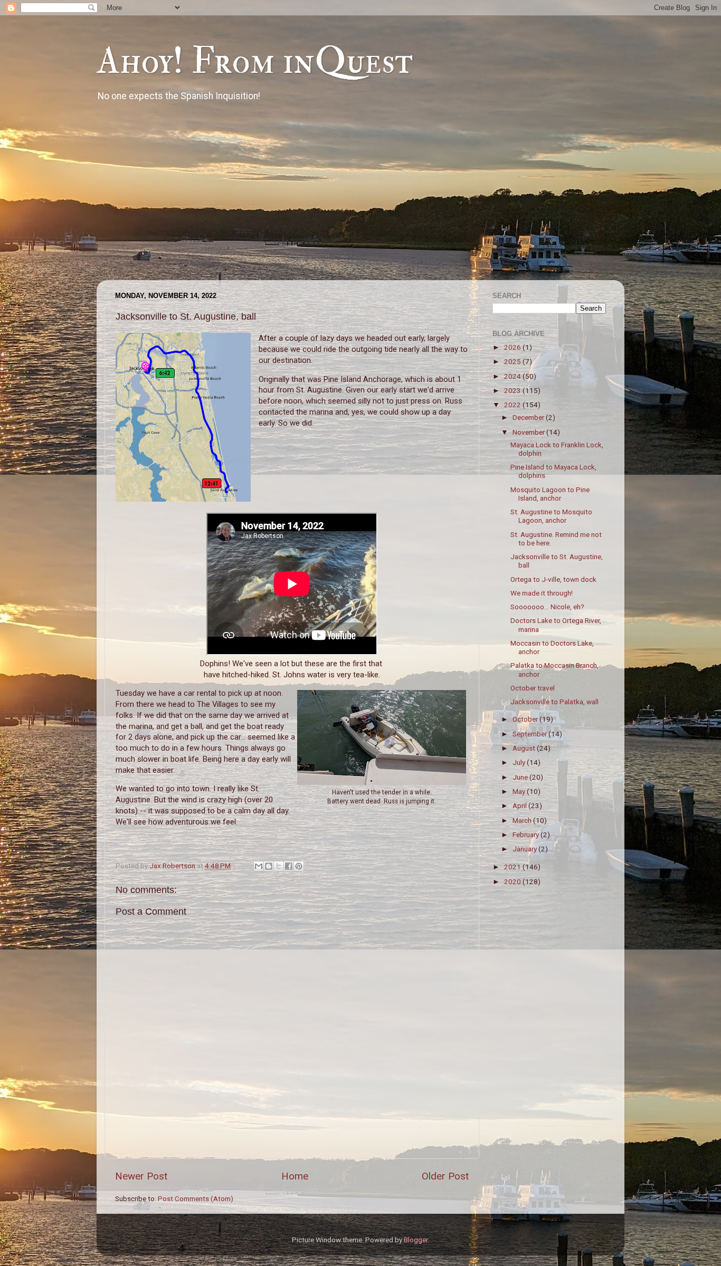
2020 (513, 881)
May (520, 791)
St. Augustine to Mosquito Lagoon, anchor (551, 515)
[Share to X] (278, 866)
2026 (513, 347)
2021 (513, 866)
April (520, 805)
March (523, 820)
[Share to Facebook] (288, 866)
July (520, 762)
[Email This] (258, 866)
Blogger (416, 1239)
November (529, 432)
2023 (513, 390)
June (521, 777)
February (526, 834)
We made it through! (541, 593)
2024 (513, 376)
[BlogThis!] (268, 866)
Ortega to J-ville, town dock (553, 579)
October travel (532, 688)
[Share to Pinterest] (298, 866)
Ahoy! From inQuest (255, 61)
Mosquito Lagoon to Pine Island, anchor (550, 493)
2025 (513, 361)
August (525, 748)
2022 (513, 404)
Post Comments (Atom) (195, 1198)
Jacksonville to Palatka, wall (554, 701)
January (525, 849)
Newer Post (141, 1176)
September (530, 734)
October (526, 719)
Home (294, 1176)
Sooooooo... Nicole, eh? (547, 606)
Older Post (445, 1176)
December (529, 417)
